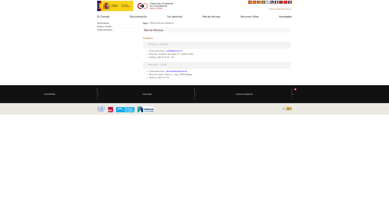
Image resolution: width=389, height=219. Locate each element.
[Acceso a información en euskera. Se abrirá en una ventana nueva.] (264, 2)
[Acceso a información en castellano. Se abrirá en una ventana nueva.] (250, 2)
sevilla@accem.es (174, 51)
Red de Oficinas (103, 23)
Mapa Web (281, 9)
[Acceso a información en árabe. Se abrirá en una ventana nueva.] (281, 2)
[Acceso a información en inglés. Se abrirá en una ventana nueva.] (272, 2)
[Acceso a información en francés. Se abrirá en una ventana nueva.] (277, 2)
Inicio (145, 23)
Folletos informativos (104, 30)
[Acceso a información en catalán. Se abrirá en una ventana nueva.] (255, 2)
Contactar (272, 9)
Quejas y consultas (104, 26)
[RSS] (341, 94)
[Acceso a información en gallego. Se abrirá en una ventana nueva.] (268, 2)
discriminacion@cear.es (176, 71)
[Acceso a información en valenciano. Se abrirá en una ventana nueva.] (259, 2)
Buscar (289, 9)
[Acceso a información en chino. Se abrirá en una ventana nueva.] (286, 2)
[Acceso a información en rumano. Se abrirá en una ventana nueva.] (290, 2)
